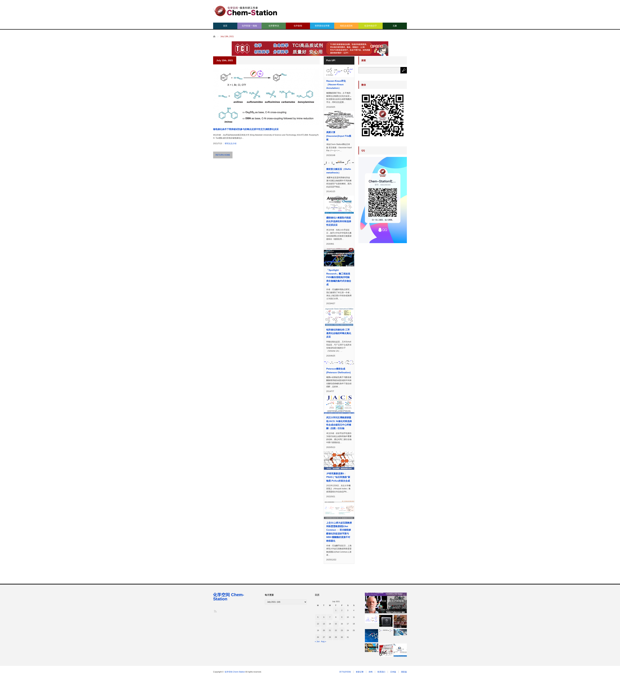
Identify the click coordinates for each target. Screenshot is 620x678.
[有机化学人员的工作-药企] (400, 632)
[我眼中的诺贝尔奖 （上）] (371, 647)
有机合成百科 (346, 26)
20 (324, 630)
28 (330, 637)
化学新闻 (298, 26)
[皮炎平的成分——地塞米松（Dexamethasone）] (386, 650)
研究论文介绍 (230, 143)
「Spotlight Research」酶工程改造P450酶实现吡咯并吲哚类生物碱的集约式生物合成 (338, 277)
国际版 (404, 672)
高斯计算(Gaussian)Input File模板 (338, 136)
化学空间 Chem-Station (228, 596)
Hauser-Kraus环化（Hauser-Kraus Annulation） (336, 84)
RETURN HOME (223, 155)
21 (330, 630)
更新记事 (360, 672)
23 (342, 630)
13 (324, 624)
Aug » (323, 641)
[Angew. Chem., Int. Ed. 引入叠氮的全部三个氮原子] (400, 621)
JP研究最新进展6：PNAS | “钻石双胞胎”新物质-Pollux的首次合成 (338, 477)
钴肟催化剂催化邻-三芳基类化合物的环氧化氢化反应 (338, 333)
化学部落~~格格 (249, 26)
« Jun (317, 641)
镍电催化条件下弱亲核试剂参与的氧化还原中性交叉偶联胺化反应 (246, 129)
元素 (395, 26)
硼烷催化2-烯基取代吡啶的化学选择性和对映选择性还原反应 (338, 221)
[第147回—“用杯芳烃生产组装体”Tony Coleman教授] (386, 603)
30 (342, 637)
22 (336, 630)
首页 (225, 26)
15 (336, 624)
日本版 (393, 672)
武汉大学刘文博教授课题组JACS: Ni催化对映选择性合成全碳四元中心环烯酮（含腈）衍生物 (339, 423)
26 (318, 637)
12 (318, 624)
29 (336, 637)
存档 (370, 672)
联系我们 (381, 672)
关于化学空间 (345, 672)
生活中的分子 (370, 26)
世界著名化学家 (322, 26)
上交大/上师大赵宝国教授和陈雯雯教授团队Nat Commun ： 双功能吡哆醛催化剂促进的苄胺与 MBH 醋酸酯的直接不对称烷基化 (339, 531)
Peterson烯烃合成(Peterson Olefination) (338, 370)
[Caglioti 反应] (386, 621)
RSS (215, 611)
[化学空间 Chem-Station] (245, 11)
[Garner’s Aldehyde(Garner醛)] (371, 619)
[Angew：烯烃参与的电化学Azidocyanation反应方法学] (400, 650)
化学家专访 (274, 26)
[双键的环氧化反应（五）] (371, 635)
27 (324, 637)
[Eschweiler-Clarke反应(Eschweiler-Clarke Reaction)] (386, 630)
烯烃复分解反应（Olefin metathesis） (338, 171)
